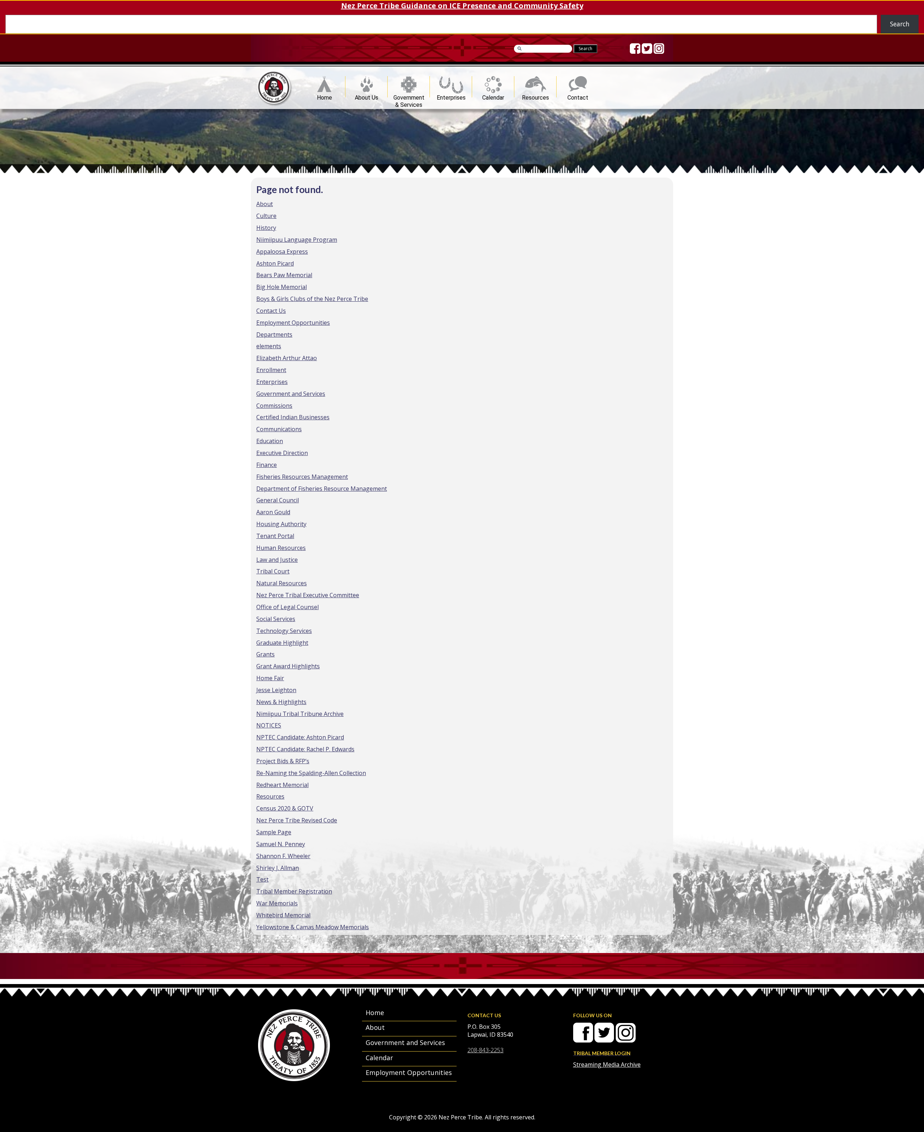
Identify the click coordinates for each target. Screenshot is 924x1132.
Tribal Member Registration (294, 891)
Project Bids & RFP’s (282, 761)
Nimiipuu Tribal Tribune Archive (300, 714)
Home (324, 95)
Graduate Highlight (282, 643)
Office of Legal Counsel (287, 607)
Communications (279, 429)
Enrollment (271, 370)
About (264, 204)
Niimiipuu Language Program (296, 240)
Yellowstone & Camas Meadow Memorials (312, 927)
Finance (266, 465)
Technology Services (284, 631)
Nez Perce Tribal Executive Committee (307, 595)
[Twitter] (647, 48)
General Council (277, 500)
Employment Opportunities (293, 323)
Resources (535, 95)
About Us (366, 95)
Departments (274, 334)
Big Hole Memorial (281, 287)
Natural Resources (281, 583)
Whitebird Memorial (283, 915)
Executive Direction (282, 453)
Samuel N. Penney (280, 844)
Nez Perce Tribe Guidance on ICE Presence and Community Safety (462, 5)
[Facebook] (635, 48)
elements (268, 346)
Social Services (275, 619)
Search (900, 23)
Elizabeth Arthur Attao (286, 358)
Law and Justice (277, 560)
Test (262, 879)
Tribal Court (272, 571)
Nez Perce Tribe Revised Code (296, 820)
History (266, 228)
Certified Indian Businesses (293, 417)
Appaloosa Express (282, 251)
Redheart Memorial (282, 785)
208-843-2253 (485, 1050)
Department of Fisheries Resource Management (321, 489)
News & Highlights (281, 702)
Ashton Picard (275, 263)
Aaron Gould (273, 512)
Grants (265, 654)
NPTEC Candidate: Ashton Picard (300, 737)
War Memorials (277, 903)
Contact (577, 95)
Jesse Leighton (276, 690)
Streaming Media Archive (607, 1064)
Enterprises (451, 95)
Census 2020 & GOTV (284, 808)
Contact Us (271, 311)
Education (269, 441)
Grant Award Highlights (288, 666)
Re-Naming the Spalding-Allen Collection (311, 773)
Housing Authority (281, 524)
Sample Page (273, 832)
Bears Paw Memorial (284, 275)
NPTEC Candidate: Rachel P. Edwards (305, 749)
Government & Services (408, 95)
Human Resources (281, 548)
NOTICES (268, 725)
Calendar (493, 95)
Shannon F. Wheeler (283, 856)
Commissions (274, 406)
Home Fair (270, 678)
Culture (266, 216)
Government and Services (290, 394)
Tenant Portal (275, 536)
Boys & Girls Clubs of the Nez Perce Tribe (312, 299)
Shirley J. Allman (277, 868)
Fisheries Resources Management (302, 477)
